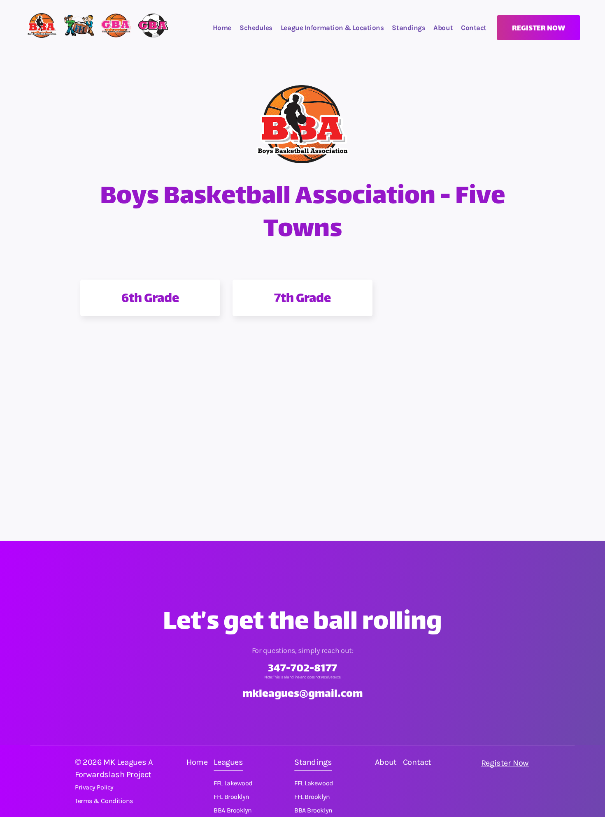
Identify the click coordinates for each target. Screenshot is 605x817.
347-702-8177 (302, 669)
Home (222, 27)
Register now (538, 28)
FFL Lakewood (233, 783)
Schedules (256, 27)
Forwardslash (99, 774)
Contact (417, 762)
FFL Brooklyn (231, 797)
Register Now (505, 763)
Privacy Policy (94, 787)
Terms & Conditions (104, 801)
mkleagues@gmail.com (302, 695)
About (443, 27)
